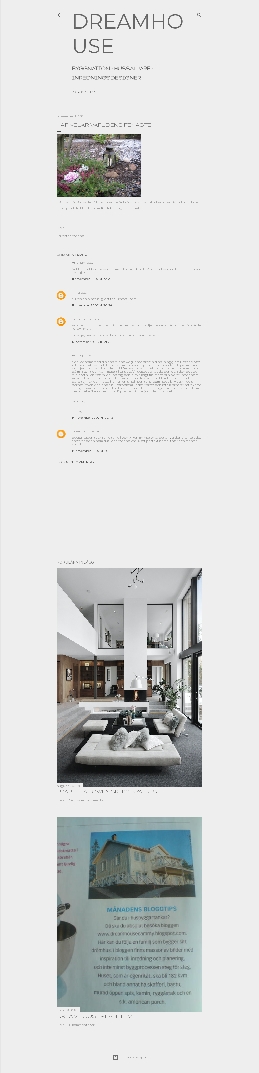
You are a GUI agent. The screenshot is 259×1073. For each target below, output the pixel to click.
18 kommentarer (82, 1024)
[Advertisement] (129, 512)
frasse (78, 235)
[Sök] (199, 14)
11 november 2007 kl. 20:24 (92, 305)
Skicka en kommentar (76, 462)
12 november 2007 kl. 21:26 (91, 342)
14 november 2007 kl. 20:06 (92, 451)
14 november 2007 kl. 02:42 (92, 417)
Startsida (84, 92)
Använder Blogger (133, 1057)
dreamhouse (83, 319)
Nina (76, 292)
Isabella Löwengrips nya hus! (107, 791)
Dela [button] (61, 227)
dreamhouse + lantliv (94, 1016)
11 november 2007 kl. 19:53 (91, 279)
